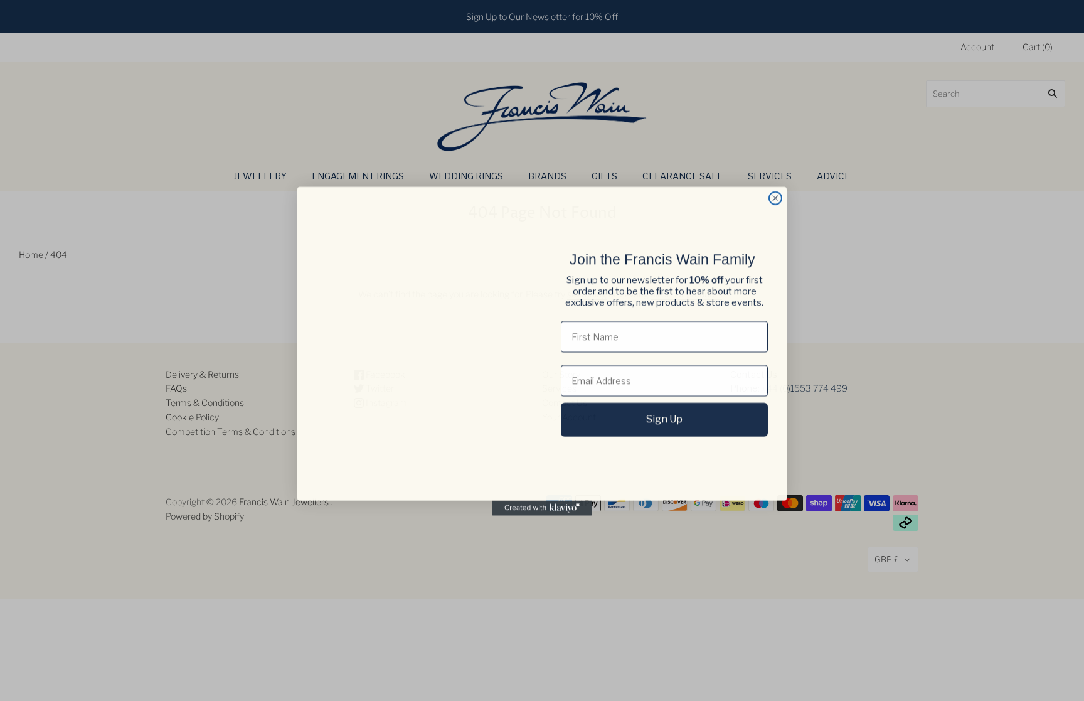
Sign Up (664, 419)
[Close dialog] (775, 197)
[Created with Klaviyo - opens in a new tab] (542, 507)
